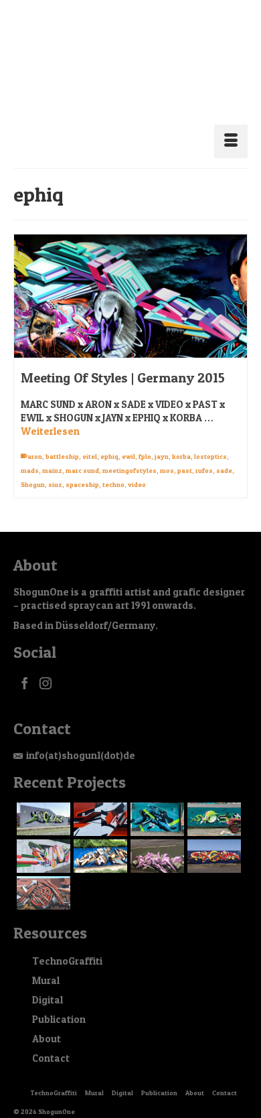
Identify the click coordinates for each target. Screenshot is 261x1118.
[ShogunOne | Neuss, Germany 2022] (155, 803)
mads (30, 454)
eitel (89, 440)
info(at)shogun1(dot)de (80, 739)
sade (224, 454)
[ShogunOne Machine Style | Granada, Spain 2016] (41, 877)
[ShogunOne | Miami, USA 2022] (98, 803)
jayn (162, 440)
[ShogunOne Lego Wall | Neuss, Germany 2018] (212, 840)
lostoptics (210, 440)
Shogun (33, 468)
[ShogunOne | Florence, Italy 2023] (41, 802)
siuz (55, 468)
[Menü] (231, 125)
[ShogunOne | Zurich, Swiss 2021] (212, 803)
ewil (128, 440)
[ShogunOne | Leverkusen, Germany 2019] (155, 840)
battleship (62, 440)
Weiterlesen (50, 415)
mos (167, 454)
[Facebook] (24, 666)
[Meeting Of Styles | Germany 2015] (130, 280)
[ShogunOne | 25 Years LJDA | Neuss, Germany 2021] (41, 840)
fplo (145, 440)
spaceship (82, 468)
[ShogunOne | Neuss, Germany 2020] (98, 840)
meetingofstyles (129, 454)
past (184, 454)
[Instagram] (45, 666)
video (137, 468)
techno (113, 468)
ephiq (109, 440)
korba (181, 440)
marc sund (82, 454)
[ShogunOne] (130, 59)
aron (34, 440)
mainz (52, 454)
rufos (204, 454)
